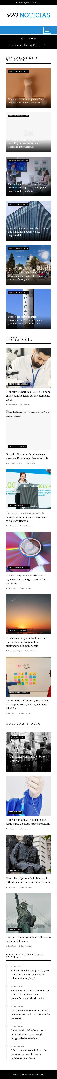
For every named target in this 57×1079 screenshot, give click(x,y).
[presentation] (44, 45)
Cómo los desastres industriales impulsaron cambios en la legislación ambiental (29, 1054)
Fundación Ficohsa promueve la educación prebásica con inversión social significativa (26, 516)
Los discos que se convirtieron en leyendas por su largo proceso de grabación (26, 579)
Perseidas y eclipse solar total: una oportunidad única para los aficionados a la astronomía (26, 642)
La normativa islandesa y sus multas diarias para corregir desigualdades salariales (27, 704)
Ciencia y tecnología (17, 446)
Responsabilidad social (18, 384)
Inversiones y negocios (18, 71)
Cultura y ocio (17, 737)
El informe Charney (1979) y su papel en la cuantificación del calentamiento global (24, 45)
